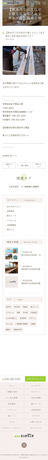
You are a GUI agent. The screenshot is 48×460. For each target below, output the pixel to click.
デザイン (32, 318)
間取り (8, 329)
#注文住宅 (14, 186)
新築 (18, 312)
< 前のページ (9, 165)
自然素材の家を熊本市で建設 (16, 127)
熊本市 (8, 307)
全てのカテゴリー (14, 206)
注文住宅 (17, 307)
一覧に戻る (24, 165)
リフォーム (11, 220)
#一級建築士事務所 (30, 186)
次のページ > (39, 165)
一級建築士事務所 (21, 324)
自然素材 (6, 155)
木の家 (25, 312)
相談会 (25, 307)
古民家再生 (11, 225)
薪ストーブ (11, 215)
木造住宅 (34, 312)
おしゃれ (9, 324)
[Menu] (44, 3)
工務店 (33, 324)
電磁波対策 (18, 329)
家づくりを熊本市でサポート (16, 135)
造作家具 (23, 318)
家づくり (13, 155)
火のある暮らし (11, 318)
